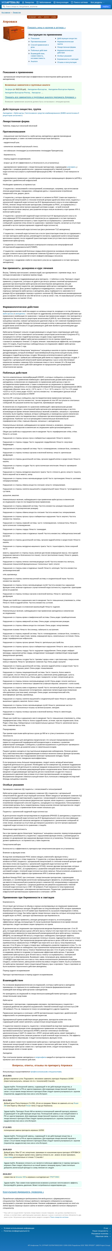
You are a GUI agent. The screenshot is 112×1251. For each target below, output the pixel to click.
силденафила (40, 1057)
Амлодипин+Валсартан (37, 89)
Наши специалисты (100, 1231)
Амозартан (36, 93)
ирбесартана (8, 314)
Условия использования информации (19, 1228)
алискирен (71, 167)
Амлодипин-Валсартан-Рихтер (17, 93)
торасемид (8, 1157)
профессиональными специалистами (46, 1072)
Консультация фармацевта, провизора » (23, 1192)
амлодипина (20, 314)
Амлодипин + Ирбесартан (13, 113)
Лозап (28, 1106)
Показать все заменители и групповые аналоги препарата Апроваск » (40, 97)
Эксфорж (9, 89)
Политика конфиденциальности (16, 1231)
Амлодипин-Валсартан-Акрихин (61, 89)
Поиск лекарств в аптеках (59, 1217)
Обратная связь (101, 1236)
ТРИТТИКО (54, 1177)
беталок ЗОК (21, 1177)
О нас (106, 1228)
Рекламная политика (99, 1234)
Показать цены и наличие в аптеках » (46, 27)
